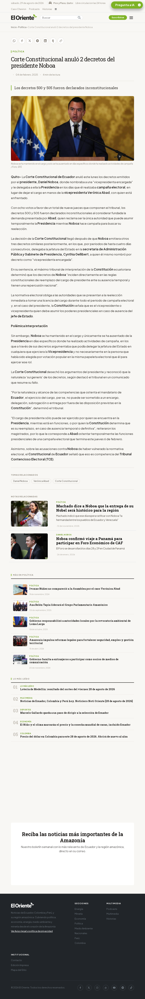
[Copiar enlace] (61, 41)
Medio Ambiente (84, 928)
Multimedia (112, 913)
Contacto (16, 960)
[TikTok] (131, 987)
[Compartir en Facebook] (22, 41)
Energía (79, 909)
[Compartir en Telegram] (37, 41)
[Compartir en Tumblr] (53, 41)
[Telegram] (123, 987)
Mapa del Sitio (19, 970)
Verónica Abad (41, 481)
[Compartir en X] (30, 41)
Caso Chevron (18, 9)
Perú (77, 938)
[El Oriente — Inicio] (24, 17)
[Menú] (131, 18)
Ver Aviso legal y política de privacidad (32, 931)
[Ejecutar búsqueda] (79, 17)
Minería (79, 913)
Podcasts (34, 9)
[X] (89, 987)
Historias (47, 9)
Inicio (14, 27)
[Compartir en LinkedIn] (45, 41)
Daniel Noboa (20, 481)
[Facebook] (80, 987)
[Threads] (106, 987)
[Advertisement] (72, 778)
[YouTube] (114, 987)
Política (22, 27)
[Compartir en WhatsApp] (14, 41)
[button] (56, 9)
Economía (80, 918)
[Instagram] (97, 987)
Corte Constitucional (66, 481)
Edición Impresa (20, 965)
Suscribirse (118, 17)
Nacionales (81, 933)
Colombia (80, 943)
